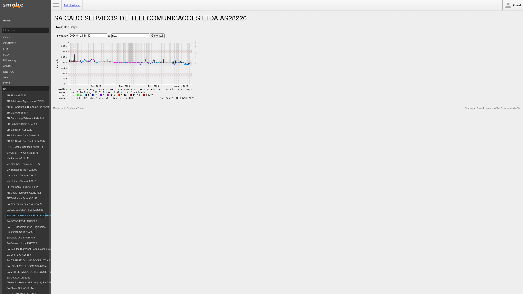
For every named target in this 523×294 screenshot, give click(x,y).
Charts (7, 37)
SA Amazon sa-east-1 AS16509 (24, 204)
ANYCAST (9, 66)
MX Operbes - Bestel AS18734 (23, 164)
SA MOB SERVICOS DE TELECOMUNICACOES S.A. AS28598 (26, 271)
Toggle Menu (56, 5)
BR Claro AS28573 (17, 112)
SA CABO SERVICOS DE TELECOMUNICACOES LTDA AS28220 (26, 215)
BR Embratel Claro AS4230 (22, 124)
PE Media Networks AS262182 (24, 192)
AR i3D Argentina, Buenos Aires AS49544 (26, 106)
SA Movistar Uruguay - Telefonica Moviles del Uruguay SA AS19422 (26, 280)
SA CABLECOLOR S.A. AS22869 (25, 209)
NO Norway (9, 60)
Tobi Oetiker (502, 108)
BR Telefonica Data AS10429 (23, 135)
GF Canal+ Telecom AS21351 (23, 152)
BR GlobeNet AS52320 (19, 129)
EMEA (6, 83)
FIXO (6, 54)
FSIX (6, 48)
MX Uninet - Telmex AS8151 (22, 175)
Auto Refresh (72, 5)
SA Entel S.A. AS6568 (19, 254)
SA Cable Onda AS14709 (21, 237)
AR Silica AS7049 (16, 95)
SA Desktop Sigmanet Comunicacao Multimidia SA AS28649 (26, 249)
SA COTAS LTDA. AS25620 (22, 221)
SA (5, 88)
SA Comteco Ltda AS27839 (22, 243)
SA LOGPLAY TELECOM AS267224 (26, 266)
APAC (6, 77)
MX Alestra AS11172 (18, 158)
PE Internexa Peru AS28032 (22, 186)
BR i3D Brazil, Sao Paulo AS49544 (26, 141)
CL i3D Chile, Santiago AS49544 (25, 146)
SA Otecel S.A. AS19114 (20, 288)
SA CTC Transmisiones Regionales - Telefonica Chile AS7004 (26, 229)
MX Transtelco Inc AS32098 (22, 169)
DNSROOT (9, 71)
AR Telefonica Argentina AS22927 (26, 101)
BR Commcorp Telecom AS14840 (25, 118)
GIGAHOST (9, 43)
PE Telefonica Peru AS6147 (22, 198)
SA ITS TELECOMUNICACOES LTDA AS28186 (26, 260)
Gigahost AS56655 (76, 108)
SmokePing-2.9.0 (485, 108)
